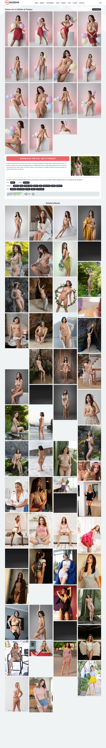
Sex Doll (82, 3)
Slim (41, 185)
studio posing (40, 189)
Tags (69, 3)
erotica (28, 189)
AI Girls (75, 3)
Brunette (16, 185)
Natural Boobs (28, 185)
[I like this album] (8, 194)
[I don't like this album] (11, 194)
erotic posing (20, 189)
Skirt (21, 185)
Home (36, 3)
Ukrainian (13, 189)
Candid (53, 185)
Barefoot (59, 185)
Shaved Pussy (46, 185)
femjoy (33, 189)
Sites (57, 3)
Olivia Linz (26, 182)
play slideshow (96, 9)
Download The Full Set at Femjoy (38, 158)
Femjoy (12, 182)
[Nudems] (12, 2)
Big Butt (36, 185)
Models (63, 3)
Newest (42, 3)
